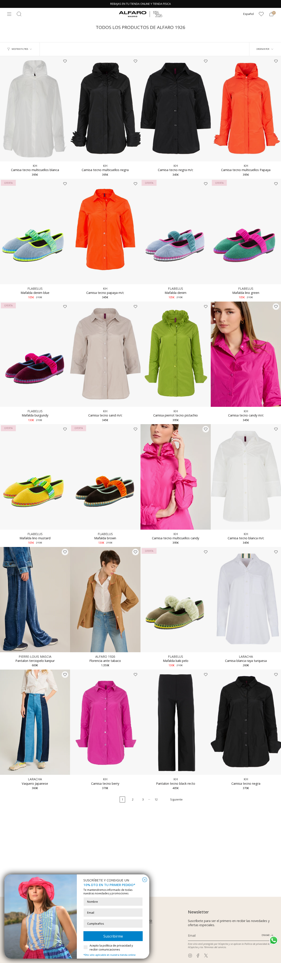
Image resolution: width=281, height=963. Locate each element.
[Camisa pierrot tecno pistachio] (175, 354)
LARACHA (246, 656)
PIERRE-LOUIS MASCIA (35, 656)
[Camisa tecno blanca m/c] (246, 476)
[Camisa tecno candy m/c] (246, 354)
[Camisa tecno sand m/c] (105, 354)
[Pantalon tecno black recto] (175, 722)
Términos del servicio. (215, 947)
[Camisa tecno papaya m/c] (105, 231)
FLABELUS (35, 288)
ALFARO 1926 (105, 656)
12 (156, 799)
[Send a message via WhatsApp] (273, 940)
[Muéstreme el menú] (9, 14)
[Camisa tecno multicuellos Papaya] (246, 108)
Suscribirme (113, 936)
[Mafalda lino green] (246, 231)
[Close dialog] (144, 879)
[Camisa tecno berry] (105, 722)
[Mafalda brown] (105, 476)
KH (35, 166)
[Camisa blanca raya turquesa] (246, 599)
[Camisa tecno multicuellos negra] (105, 108)
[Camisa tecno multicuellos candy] (175, 476)
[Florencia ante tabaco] (105, 599)
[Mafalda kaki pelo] (175, 599)
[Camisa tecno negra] (246, 722)
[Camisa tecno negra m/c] (175, 108)
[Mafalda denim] (175, 231)
